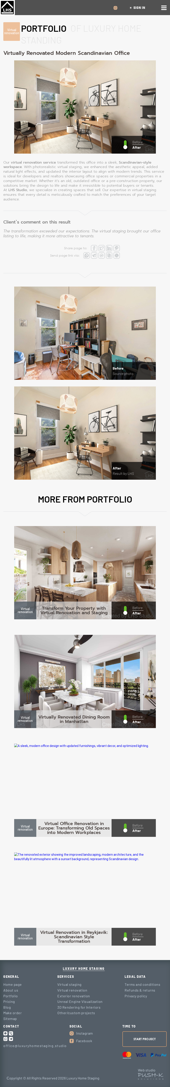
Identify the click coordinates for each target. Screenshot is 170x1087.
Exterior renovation (73, 996)
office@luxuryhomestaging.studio (35, 1045)
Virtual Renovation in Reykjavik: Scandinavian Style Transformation (74, 936)
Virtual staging (69, 984)
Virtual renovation (11, 31)
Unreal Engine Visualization (80, 1001)
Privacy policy (136, 996)
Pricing (9, 1001)
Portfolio (10, 996)
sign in (139, 8)
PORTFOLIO (43, 28)
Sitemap (10, 1018)
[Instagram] (72, 1033)
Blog (7, 1007)
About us (10, 990)
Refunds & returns (140, 990)
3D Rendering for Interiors (78, 1007)
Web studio (146, 1070)
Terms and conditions (142, 984)
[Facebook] (72, 1041)
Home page (12, 984)
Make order (12, 1013)
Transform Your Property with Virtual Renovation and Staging (74, 610)
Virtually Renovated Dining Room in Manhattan (74, 719)
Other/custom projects (76, 1013)
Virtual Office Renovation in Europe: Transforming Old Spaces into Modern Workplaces (74, 828)
